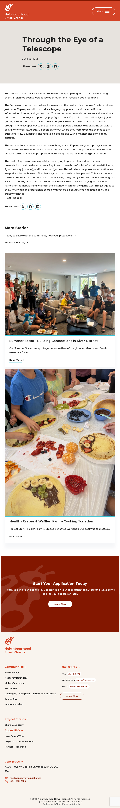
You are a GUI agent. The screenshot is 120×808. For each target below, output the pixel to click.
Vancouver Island (14, 704)
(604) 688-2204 (18, 781)
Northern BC (12, 688)
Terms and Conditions (70, 802)
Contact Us (12, 761)
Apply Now (60, 604)
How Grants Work (14, 736)
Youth (75, 686)
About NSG (12, 730)
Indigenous (78, 680)
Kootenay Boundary (16, 677)
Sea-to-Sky (11, 699)
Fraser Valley (12, 672)
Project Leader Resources (19, 741)
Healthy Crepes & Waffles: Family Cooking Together (51, 521)
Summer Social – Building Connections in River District (53, 341)
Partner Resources (15, 746)
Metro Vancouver (14, 683)
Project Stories (15, 719)
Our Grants (69, 667)
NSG (71, 673)
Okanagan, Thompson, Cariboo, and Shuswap (30, 693)
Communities (14, 666)
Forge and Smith (71, 804)
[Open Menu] (108, 11)
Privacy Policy (48, 802)
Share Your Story (14, 724)
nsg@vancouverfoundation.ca (25, 778)
